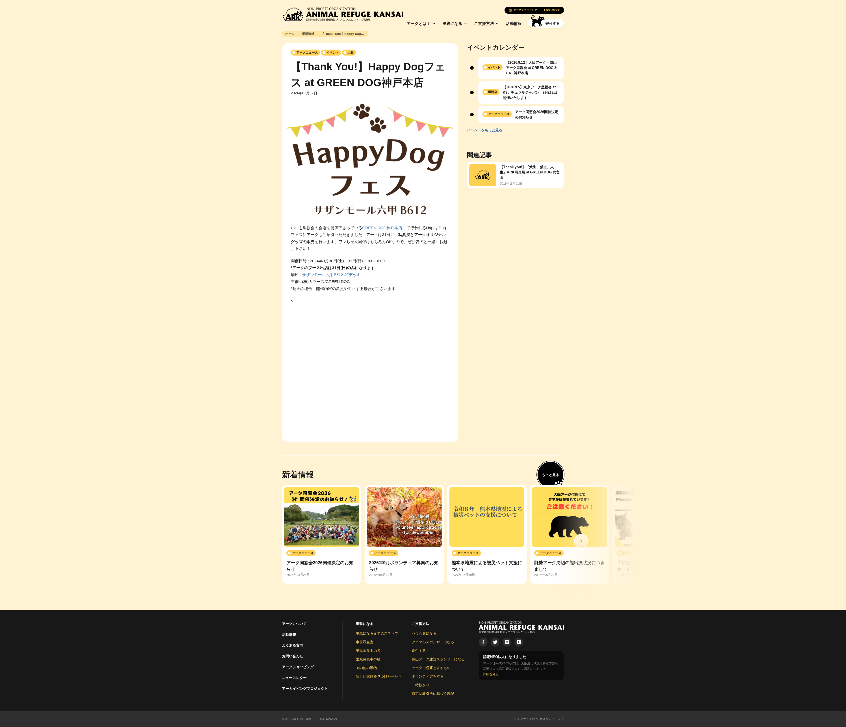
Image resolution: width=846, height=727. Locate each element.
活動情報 (514, 23)
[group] (321, 534)
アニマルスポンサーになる (433, 642)
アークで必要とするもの (431, 668)
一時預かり (420, 685)
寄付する (419, 651)
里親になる (452, 23)
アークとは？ (418, 23)
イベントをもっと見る (484, 130)
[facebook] (483, 642)
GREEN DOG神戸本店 (382, 228)
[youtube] (518, 642)
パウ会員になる (424, 633)
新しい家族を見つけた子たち (379, 676)
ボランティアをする (427, 676)
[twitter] (495, 642)
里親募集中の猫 (368, 659)
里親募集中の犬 (368, 651)
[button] (581, 541)
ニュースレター (294, 678)
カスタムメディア (551, 719)
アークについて (294, 624)
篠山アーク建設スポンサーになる (438, 659)
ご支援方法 (484, 23)
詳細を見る (491, 674)
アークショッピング (298, 667)
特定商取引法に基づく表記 (433, 693)
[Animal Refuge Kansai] (342, 14)
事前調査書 (364, 642)
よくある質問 (292, 645)
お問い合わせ (292, 656)
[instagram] (507, 642)
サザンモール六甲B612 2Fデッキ (331, 275)
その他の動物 (366, 668)
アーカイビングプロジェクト (305, 688)
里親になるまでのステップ (377, 633)
